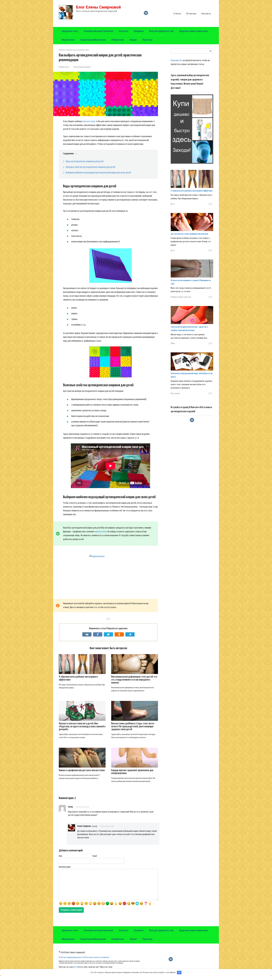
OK (179, 972)
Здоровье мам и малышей (193, 31)
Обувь (173, 343)
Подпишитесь (176, 60)
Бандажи (139, 31)
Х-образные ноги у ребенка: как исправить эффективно (192, 191)
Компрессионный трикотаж (98, 31)
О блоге (177, 13)
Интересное (117, 39)
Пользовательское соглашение (97, 957)
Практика (147, 39)
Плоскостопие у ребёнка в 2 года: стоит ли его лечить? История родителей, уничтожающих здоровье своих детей (132, 726)
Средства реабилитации (93, 39)
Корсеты (123, 31)
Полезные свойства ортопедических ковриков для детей (90, 167)
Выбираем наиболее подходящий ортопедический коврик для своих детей (98, 172)
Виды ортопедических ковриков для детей (84, 161)
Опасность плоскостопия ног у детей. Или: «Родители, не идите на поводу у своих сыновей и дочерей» (82, 726)
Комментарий (64, 867)
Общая (133, 39)
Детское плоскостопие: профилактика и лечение (189, 234)
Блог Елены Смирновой (98, 7)
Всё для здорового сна (161, 31)
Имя (60, 856)
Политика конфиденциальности (71, 957)
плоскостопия (100, 531)
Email (95, 856)
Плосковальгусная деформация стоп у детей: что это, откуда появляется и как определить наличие (134, 680)
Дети (67, 67)
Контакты (206, 13)
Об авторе (191, 13)
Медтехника (68, 39)
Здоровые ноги (70, 31)
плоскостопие (88, 121)
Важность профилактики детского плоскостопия (82, 770)
